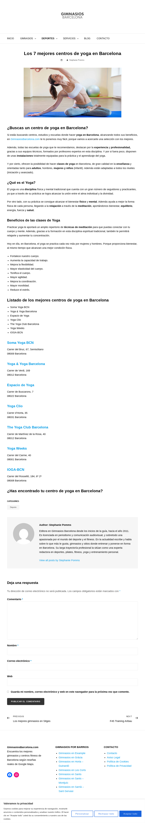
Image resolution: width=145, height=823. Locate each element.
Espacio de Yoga (20, 385)
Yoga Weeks (17, 448)
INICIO (10, 38)
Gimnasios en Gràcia (70, 757)
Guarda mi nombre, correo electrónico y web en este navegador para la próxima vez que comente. (70, 691)
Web (9, 676)
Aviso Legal (113, 757)
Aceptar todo (130, 814)
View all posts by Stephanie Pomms (59, 560)
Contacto (112, 753)
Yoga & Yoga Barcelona (26, 364)
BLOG (87, 38)
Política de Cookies (118, 761)
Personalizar (82, 814)
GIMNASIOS (26, 38)
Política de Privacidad (119, 765)
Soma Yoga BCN (20, 343)
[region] (72, 811)
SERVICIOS (69, 38)
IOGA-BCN (15, 469)
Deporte (13, 507)
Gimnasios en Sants (70, 774)
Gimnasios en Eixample (72, 753)
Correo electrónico (19, 661)
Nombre (12, 645)
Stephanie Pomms (76, 60)
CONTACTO (103, 38)
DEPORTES (48, 38)
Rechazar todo (106, 814)
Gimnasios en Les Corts (72, 770)
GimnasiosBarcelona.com (25, 139)
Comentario (15, 599)
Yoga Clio (15, 406)
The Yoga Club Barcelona (27, 427)
